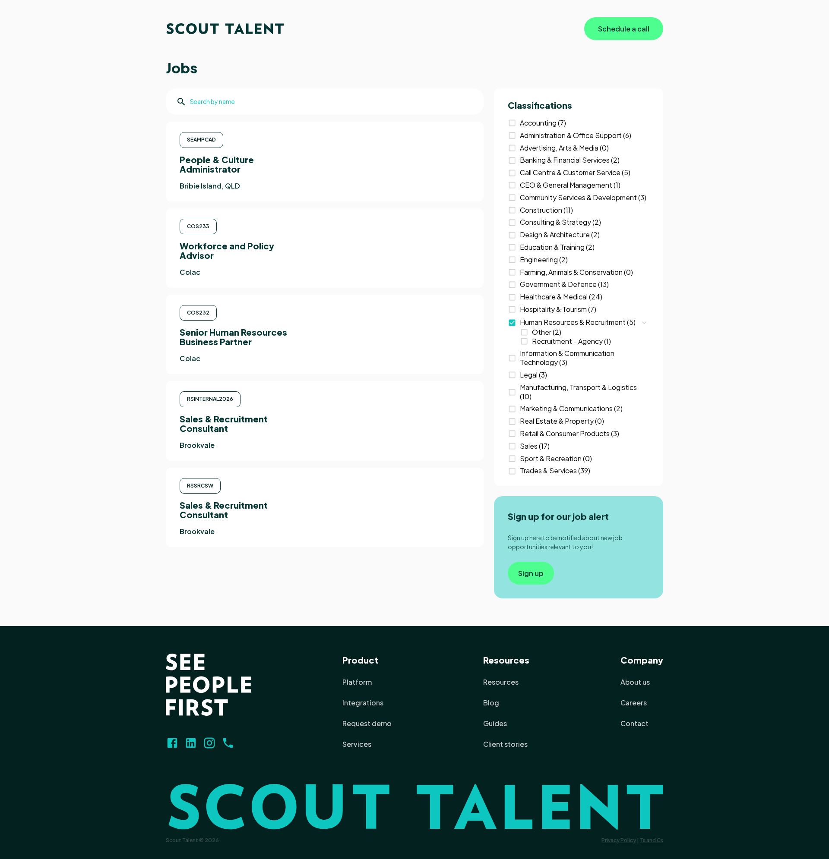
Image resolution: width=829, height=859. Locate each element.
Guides (495, 723)
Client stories (505, 744)
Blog (491, 702)
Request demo (367, 723)
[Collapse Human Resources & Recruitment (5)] (644, 323)
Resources (506, 659)
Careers (633, 702)
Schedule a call (623, 28)
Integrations (362, 702)
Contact (634, 723)
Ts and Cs (651, 840)
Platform (357, 681)
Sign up (531, 573)
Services (356, 744)
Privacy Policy (618, 840)
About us (635, 681)
